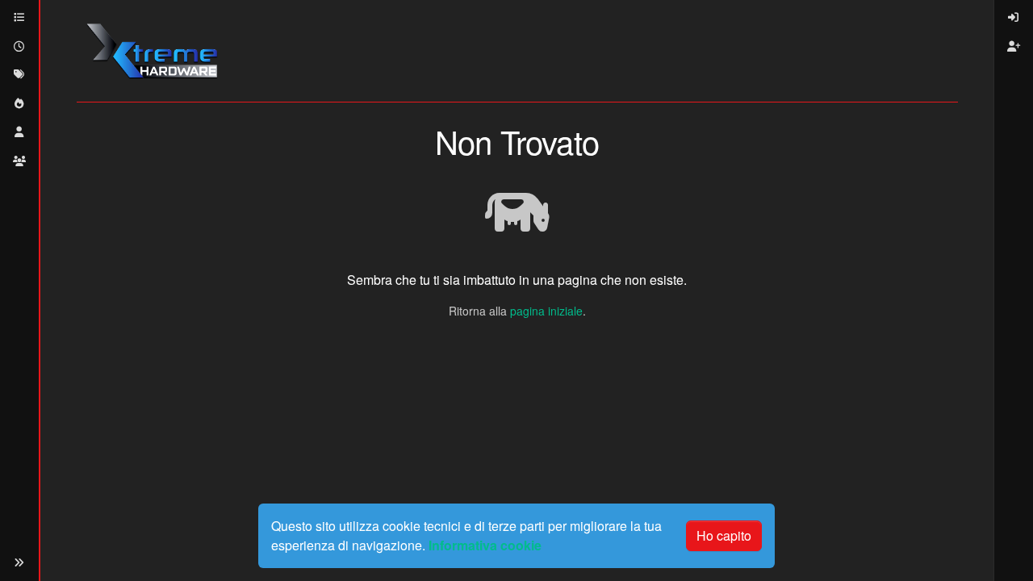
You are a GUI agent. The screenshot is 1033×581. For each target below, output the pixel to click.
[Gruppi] (19, 161)
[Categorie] (19, 17)
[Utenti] (19, 132)
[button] (19, 563)
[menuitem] (1014, 17)
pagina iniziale (546, 311)
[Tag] (19, 75)
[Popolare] (19, 104)
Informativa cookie (485, 545)
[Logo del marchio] (151, 51)
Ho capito (723, 535)
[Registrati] (1014, 47)
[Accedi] (1014, 17)
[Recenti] (19, 47)
